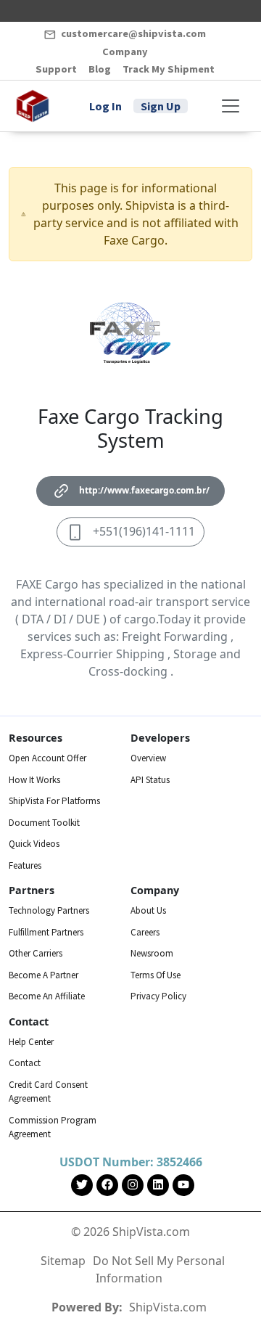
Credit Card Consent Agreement (49, 1091)
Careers (145, 932)
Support (56, 68)
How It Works (34, 780)
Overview (148, 758)
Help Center (31, 1042)
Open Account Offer (47, 758)
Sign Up (161, 106)
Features (25, 865)
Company (125, 51)
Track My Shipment (169, 68)
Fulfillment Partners (46, 932)
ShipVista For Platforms (54, 801)
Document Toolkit (44, 822)
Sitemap (63, 1261)
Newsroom (151, 953)
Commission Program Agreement (54, 1127)
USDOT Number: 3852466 (130, 1162)
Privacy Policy (158, 996)
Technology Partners (49, 910)
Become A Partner (43, 975)
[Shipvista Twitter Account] (82, 1185)
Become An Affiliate (47, 996)
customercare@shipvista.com (132, 33)
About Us (148, 910)
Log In (105, 106)
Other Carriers (35, 953)
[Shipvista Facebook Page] (107, 1185)
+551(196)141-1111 (144, 531)
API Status (150, 780)
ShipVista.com (168, 1307)
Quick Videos (34, 844)
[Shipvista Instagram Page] (132, 1185)
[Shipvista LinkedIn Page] (158, 1185)
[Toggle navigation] (230, 106)
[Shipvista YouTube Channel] (183, 1185)
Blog (99, 68)
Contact (25, 1063)
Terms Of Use (155, 975)
